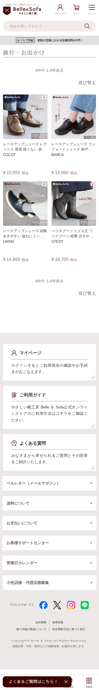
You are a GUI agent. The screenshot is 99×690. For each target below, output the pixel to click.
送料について (18, 503)
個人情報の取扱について (31, 629)
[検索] (90, 26)
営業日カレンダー (22, 563)
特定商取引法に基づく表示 (68, 629)
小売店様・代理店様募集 (28, 582)
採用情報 (57, 622)
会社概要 (40, 622)
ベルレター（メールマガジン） (34, 483)
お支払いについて (22, 523)
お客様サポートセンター (28, 543)
